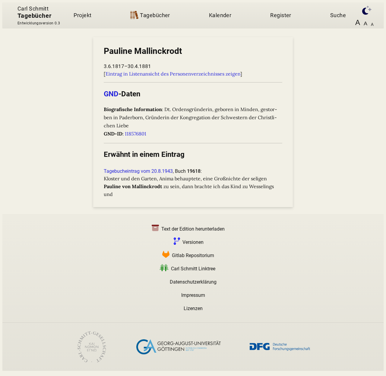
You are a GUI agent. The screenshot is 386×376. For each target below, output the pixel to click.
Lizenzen (193, 308)
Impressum (193, 295)
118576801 (135, 134)
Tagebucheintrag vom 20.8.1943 (138, 171)
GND (111, 94)
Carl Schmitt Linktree (193, 269)
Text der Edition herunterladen (193, 229)
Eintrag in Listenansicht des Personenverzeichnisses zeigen (173, 74)
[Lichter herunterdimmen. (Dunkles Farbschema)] (365, 9)
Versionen (193, 242)
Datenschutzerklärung (193, 282)
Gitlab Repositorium (193, 255)
